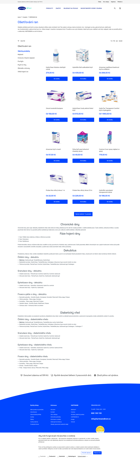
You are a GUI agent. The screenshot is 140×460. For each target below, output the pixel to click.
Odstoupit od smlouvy (56, 421)
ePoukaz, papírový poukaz (77, 414)
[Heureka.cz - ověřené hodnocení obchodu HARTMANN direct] (100, 430)
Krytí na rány (22, 65)
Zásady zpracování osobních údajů (59, 424)
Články (99, 1)
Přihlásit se (120, 1)
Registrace (113, 1)
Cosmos (73, 412)
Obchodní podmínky (56, 417)
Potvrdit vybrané (86, 452)
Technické (43, 456)
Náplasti (20, 54)
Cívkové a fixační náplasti (26, 58)
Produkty (49, 8)
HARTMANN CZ (75, 417)
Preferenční (52, 456)
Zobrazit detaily (82, 456)
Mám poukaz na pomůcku (36, 409)
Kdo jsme (53, 409)
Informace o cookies (56, 419)
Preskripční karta (34, 424)
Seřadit (120, 41)
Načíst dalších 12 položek (83, 214)
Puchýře (20, 61)
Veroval (73, 421)
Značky (58, 8)
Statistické (62, 456)
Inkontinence (33, 412)
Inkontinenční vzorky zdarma (91, 8)
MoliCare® (73, 409)
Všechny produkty (24, 51)
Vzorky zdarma (34, 421)
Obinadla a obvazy (24, 68)
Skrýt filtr (23, 41)
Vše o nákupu (106, 1)
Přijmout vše (97, 452)
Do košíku (57, 79)
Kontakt (53, 412)
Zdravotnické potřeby (35, 414)
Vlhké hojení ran (23, 72)
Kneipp (72, 419)
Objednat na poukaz (71, 8)
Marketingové (72, 456)
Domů (19, 17)
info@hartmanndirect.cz (101, 419)
